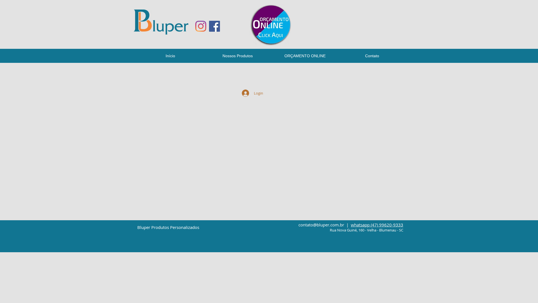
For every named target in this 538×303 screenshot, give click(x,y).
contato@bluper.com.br (321, 225)
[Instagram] (200, 26)
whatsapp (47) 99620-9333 (377, 225)
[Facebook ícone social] (214, 26)
